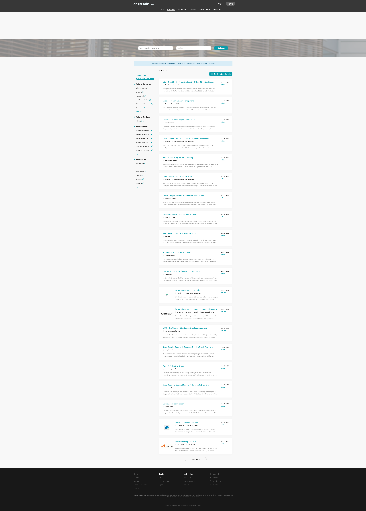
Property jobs (175, 496)
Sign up (230, 4)
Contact (136, 478)
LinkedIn (215, 485)
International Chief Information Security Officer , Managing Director (188, 82)
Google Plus (217, 481)
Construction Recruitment (206, 495)
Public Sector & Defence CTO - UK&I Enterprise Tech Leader (186, 139)
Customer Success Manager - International (179, 120)
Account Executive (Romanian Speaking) (178, 158)
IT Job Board (150, 495)
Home (136, 474)
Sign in (220, 4)
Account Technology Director (174, 366)
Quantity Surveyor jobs (179, 495)
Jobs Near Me (158, 495)
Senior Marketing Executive (185, 442)
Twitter (215, 478)
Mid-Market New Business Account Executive (180, 214)
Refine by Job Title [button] (142, 126)
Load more (196, 459)
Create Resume (189, 481)
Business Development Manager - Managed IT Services (196, 309)
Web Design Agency (195, 505)
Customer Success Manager (173, 404)
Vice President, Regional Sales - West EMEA (179, 233)
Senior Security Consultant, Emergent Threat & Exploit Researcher (188, 347)
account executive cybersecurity (145, 78)
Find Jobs (221, 48)
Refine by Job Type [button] (143, 117)
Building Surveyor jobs (192, 495)
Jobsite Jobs (177, 505)
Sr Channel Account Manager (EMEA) (177, 252)
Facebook (216, 474)
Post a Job (162, 478)
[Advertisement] (183, 25)
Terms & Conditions (140, 485)
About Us (137, 481)
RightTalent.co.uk (167, 495)
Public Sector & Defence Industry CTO (177, 177)
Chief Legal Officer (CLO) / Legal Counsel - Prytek (181, 271)
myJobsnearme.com (185, 496)
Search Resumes (164, 481)
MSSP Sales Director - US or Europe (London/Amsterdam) (185, 328)
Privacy (136, 488)
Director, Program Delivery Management (178, 101)
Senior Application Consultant (186, 423)
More (137, 111)
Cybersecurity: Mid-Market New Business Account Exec (184, 195)
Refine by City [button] (141, 159)
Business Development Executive (187, 290)
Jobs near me (195, 496)
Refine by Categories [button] (143, 84)
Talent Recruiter (218, 495)
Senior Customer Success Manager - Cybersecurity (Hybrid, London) (188, 385)
